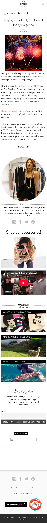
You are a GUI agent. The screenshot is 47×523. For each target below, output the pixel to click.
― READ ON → (23, 147)
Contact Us (20, 488)
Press (13, 488)
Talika (3, 124)
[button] (43, 4)
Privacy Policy (31, 488)
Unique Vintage (8, 111)
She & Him (19, 86)
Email (3, 411)
